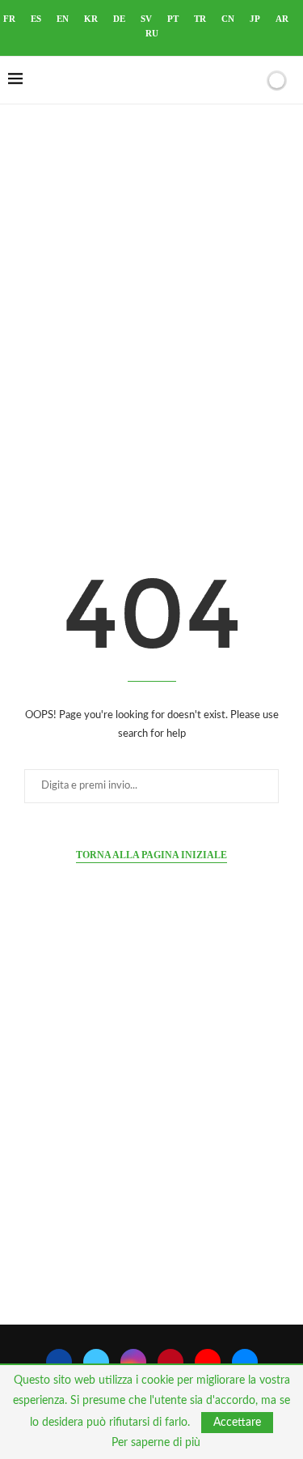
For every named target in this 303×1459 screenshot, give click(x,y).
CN (227, 18)
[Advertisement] (151, 305)
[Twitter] (96, 1362)
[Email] (245, 1362)
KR (91, 18)
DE (119, 18)
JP (255, 18)
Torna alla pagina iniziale (151, 855)
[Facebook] (59, 1362)
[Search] (249, 80)
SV (146, 18)
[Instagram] (133, 1362)
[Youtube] (208, 1362)
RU (151, 33)
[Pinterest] (170, 1362)
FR (9, 18)
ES (36, 18)
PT (173, 18)
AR (282, 18)
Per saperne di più (156, 1442)
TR (200, 18)
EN (63, 18)
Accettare (237, 1422)
